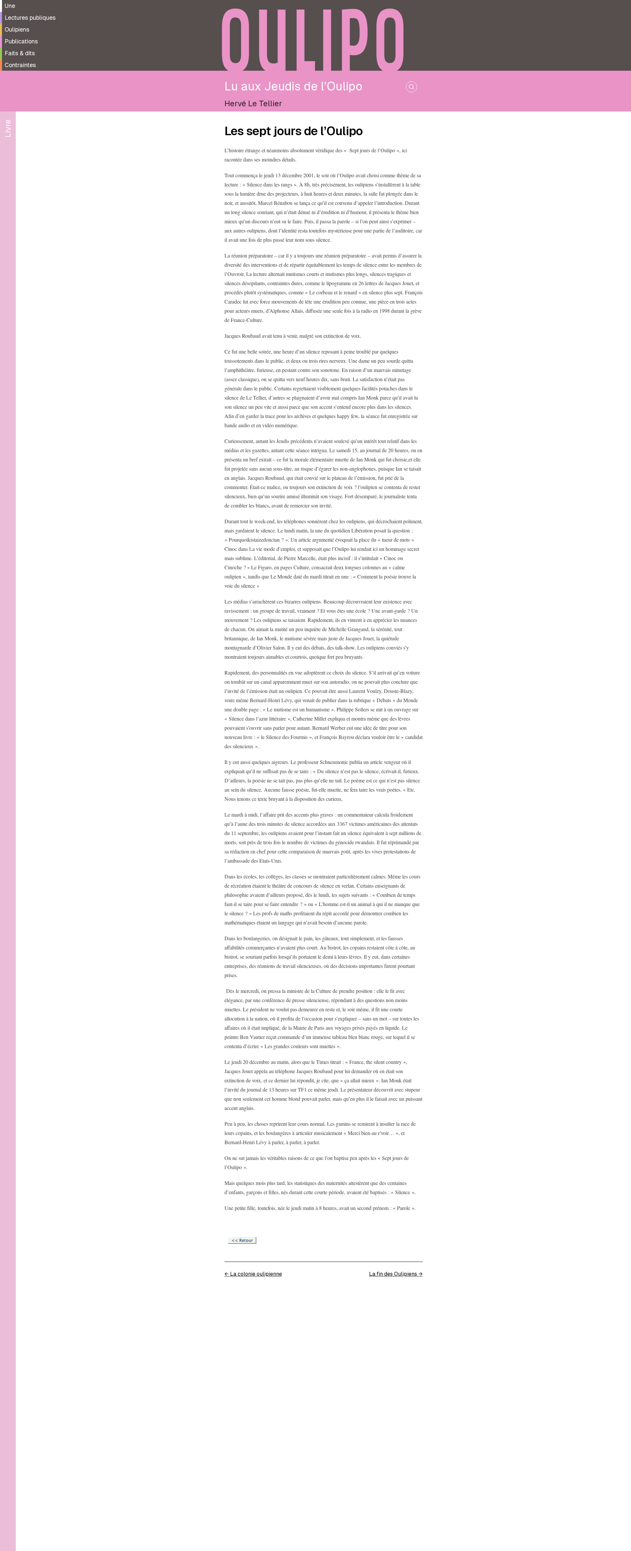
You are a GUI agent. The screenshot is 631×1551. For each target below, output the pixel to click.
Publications (21, 41)
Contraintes (20, 65)
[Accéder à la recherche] (411, 86)
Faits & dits (20, 53)
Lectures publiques (30, 17)
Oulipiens (17, 29)
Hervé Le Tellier (253, 103)
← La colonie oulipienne (253, 1274)
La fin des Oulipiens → (396, 1274)
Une (10, 5)
